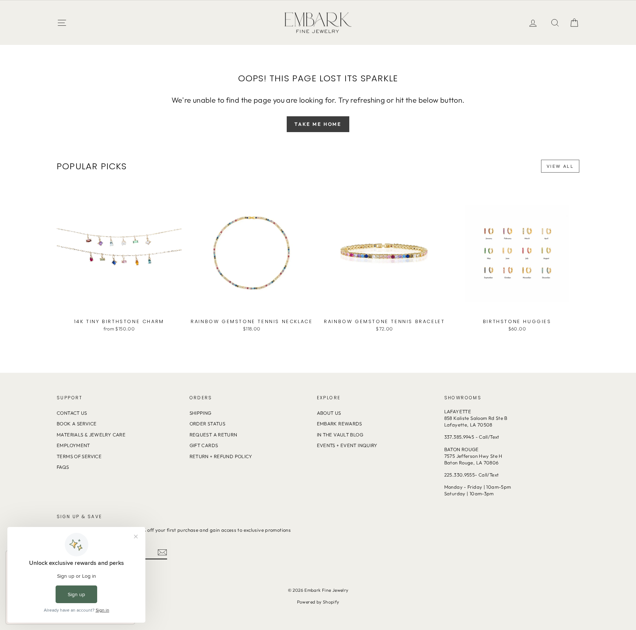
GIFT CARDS (204, 445)
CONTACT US (72, 413)
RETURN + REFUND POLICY (221, 456)
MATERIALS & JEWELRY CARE (91, 435)
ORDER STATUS (208, 424)
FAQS (63, 467)
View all (560, 166)
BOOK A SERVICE (76, 424)
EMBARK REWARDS (339, 424)
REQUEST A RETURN (213, 435)
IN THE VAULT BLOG (340, 435)
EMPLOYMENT (73, 445)
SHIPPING (201, 413)
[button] (574, 23)
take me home (317, 124)
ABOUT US (329, 413)
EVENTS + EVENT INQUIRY (347, 445)
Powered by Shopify (318, 602)
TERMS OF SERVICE (79, 456)
